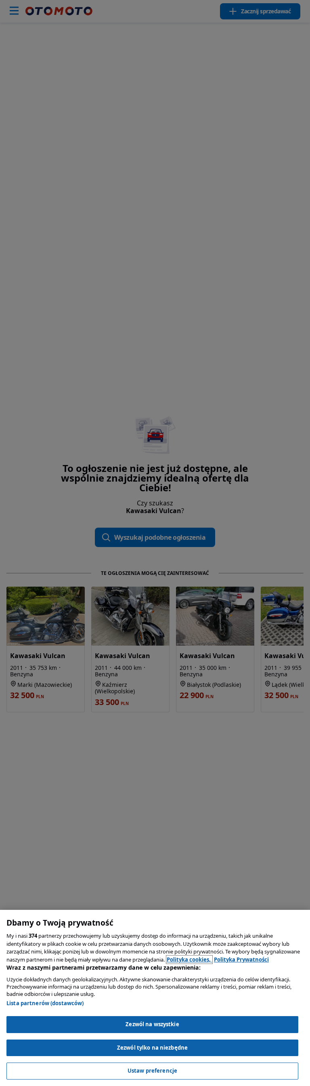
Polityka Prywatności (241, 959)
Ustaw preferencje (152, 1070)
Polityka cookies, (189, 959)
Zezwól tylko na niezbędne (152, 1047)
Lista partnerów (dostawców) (45, 1003)
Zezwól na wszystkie (152, 1024)
